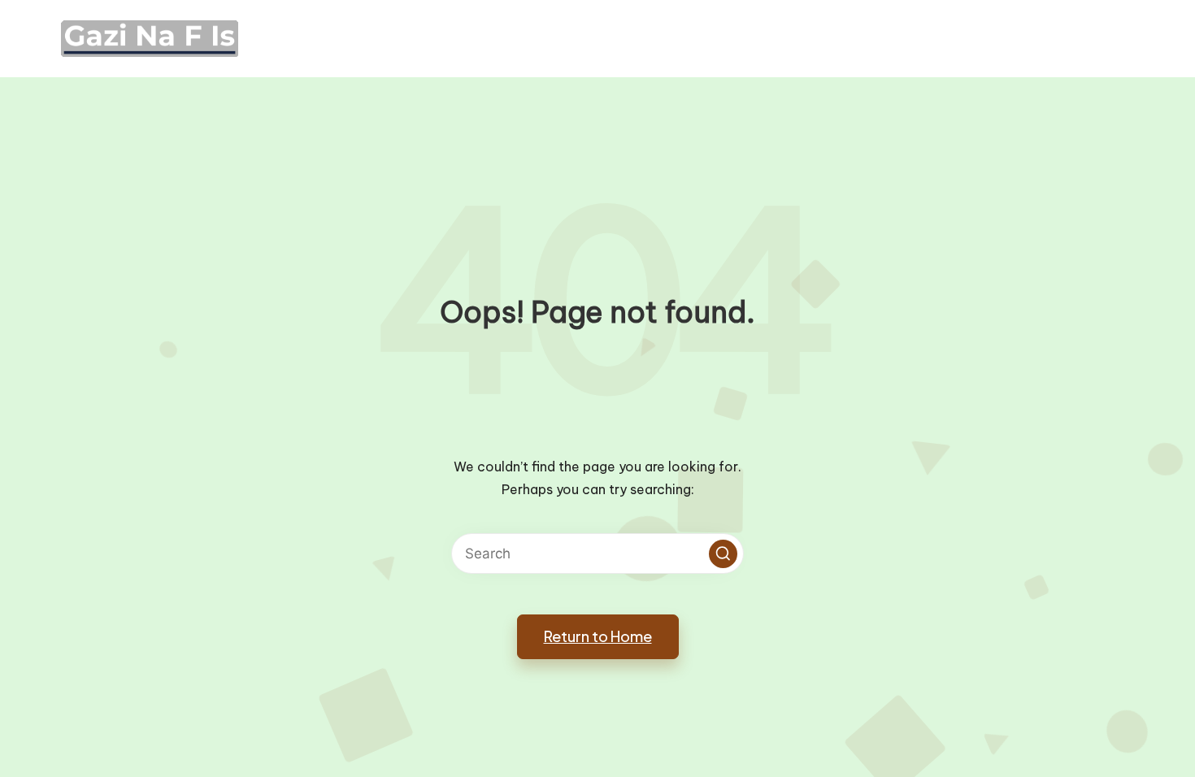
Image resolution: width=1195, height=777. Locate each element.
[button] (723, 554)
